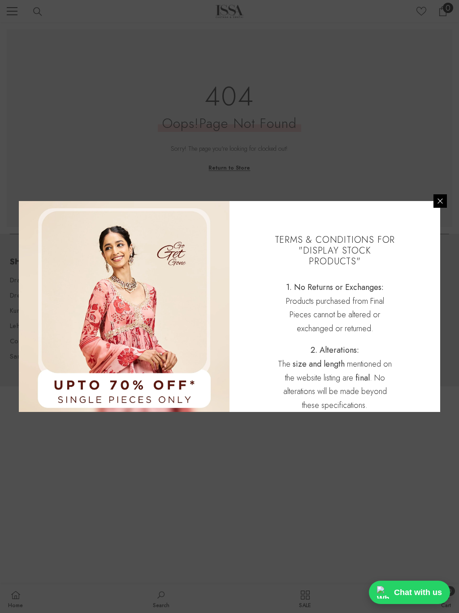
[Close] (440, 201)
